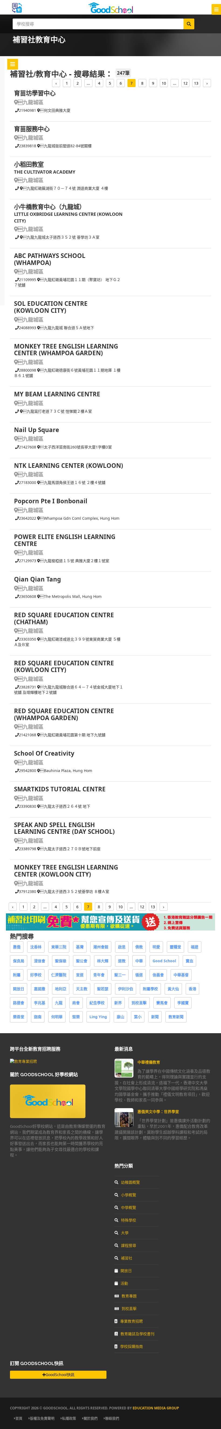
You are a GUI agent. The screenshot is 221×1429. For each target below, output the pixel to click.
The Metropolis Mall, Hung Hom (71, 596)
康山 (120, 1016)
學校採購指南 (131, 1346)
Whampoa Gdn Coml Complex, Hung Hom (79, 518)
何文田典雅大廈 (55, 110)
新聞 (155, 1016)
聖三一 (120, 974)
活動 (124, 1283)
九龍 (59, 1002)
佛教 (139, 946)
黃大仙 (173, 988)
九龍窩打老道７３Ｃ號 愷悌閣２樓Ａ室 (57, 411)
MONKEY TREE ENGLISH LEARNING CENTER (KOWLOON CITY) (66, 870)
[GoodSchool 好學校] (110, 11)
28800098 (27, 370)
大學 (125, 1232)
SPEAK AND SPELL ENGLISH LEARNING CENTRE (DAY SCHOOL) (64, 828)
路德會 (18, 1002)
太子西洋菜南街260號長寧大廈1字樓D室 (76, 447)
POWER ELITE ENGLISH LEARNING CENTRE (64, 540)
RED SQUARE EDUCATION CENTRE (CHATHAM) (64, 618)
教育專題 (129, 1295)
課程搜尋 (128, 1245)
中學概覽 (128, 1207)
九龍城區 (30, 102)
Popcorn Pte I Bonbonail (50, 501)
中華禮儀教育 (148, 1062)
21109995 (27, 279)
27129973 (27, 560)
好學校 (36, 974)
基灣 (80, 946)
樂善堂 (18, 1016)
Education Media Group (156, 1408)
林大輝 (102, 960)
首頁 (18, 1418)
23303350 (27, 639)
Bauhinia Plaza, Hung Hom (66, 770)
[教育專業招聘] (23, 1061)
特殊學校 (128, 1220)
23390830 (27, 806)
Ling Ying (98, 1016)
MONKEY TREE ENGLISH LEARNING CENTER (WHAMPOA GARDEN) (66, 349)
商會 (76, 1002)
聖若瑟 (102, 988)
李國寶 (183, 1002)
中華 (139, 960)
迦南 (38, 1016)
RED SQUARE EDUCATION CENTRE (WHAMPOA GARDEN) (64, 714)
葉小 (137, 1016)
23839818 (27, 145)
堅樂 (76, 1016)
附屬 (16, 974)
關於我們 (91, 1418)
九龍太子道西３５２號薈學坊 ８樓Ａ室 (74, 891)
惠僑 (16, 946)
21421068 (27, 734)
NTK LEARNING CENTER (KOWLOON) (68, 465)
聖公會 (81, 960)
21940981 (27, 110)
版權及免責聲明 (42, 1418)
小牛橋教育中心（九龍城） (49, 207)
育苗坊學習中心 (35, 93)
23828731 (27, 687)
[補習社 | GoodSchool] (110, 929)
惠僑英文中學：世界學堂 (158, 1111)
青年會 (99, 974)
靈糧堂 (175, 946)
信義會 (158, 974)
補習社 (126, 1258)
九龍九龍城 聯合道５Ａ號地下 (67, 327)
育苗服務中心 (32, 129)
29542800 (27, 770)
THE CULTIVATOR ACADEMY (44, 172)
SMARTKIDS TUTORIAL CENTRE (60, 789)
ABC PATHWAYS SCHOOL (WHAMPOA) (49, 259)
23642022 (27, 518)
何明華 (57, 1016)
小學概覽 (128, 1194)
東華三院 (58, 946)
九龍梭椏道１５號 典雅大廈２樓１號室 (74, 560)
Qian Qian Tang (37, 579)
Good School (164, 960)
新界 (118, 1002)
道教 (122, 960)
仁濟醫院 (58, 974)
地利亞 (60, 988)
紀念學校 (97, 1002)
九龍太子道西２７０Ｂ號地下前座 (70, 848)
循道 (139, 974)
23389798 (27, 848)
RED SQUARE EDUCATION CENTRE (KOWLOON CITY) (64, 666)
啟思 (122, 946)
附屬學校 (150, 988)
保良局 (18, 960)
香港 (192, 988)
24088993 (27, 327)
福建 (194, 946)
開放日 (18, 988)
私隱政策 (69, 1418)
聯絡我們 (112, 1418)
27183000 (27, 482)
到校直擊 (139, 1002)
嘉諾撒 (39, 988)
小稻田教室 (29, 164)
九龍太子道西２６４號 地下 (65, 806)
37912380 (27, 891)
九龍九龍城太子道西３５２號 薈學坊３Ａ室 (61, 237)
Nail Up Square (36, 430)
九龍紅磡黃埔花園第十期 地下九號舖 (72, 734)
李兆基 (39, 1002)
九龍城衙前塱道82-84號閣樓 (66, 145)
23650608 (27, 596)
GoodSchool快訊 (60, 1374)
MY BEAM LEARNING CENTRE (57, 394)
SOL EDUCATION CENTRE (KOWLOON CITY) (51, 307)
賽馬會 (162, 1002)
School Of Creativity (44, 753)
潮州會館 (100, 946)
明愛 (156, 946)
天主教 (81, 988)
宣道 (80, 974)
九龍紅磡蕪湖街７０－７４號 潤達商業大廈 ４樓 (65, 188)
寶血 (189, 960)
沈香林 (36, 946)
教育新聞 (176, 1016)
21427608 (27, 447)
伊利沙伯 (125, 988)
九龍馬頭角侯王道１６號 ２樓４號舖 (72, 482)
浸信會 (39, 960)
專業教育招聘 (131, 1321)
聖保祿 (60, 960)
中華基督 (181, 974)
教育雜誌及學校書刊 (137, 1333)
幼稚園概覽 (130, 1182)
